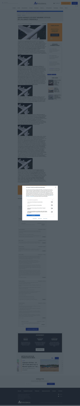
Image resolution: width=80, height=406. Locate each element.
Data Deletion (35, 218)
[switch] (51, 202)
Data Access (40, 218)
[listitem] (40, 199)
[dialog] (40, 203)
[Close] (56, 187)
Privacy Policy (45, 218)
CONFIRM (33, 215)
